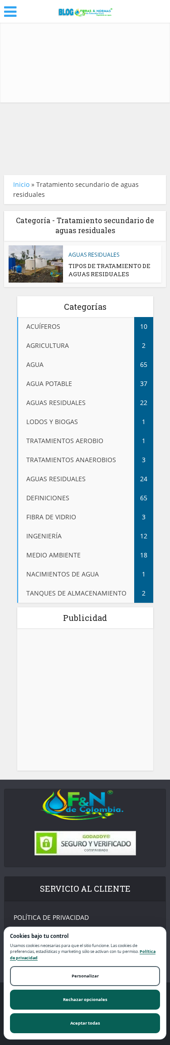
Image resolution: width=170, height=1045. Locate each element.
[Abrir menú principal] (10, 12)
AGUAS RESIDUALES (94, 255)
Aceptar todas (85, 1023)
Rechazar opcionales (85, 999)
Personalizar (85, 976)
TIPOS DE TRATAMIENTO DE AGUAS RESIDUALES (109, 270)
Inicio (21, 184)
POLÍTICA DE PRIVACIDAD (51, 917)
